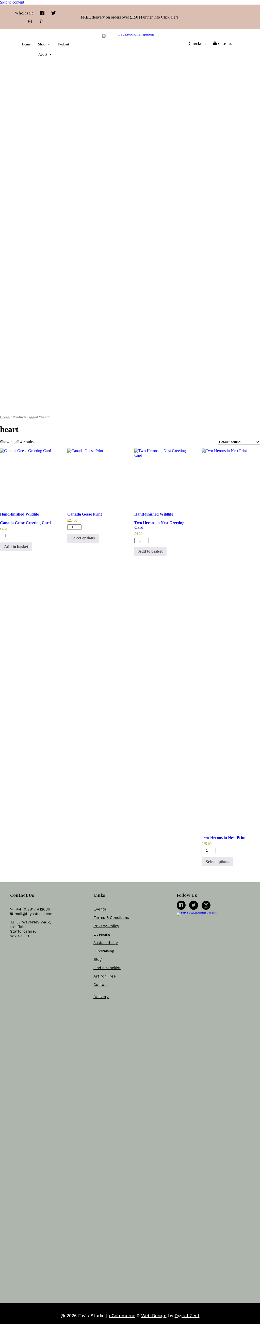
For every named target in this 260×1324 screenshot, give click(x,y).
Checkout (197, 43)
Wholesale (24, 13)
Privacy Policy (106, 926)
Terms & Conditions (111, 917)
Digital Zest (187, 1315)
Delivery (101, 997)
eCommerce (122, 1315)
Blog (97, 959)
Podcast (63, 44)
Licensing (101, 934)
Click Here (169, 17)
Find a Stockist (107, 968)
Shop (41, 44)
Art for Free (104, 976)
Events (99, 909)
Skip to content (12, 2)
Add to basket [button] (16, 546)
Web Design (154, 1315)
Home (26, 44)
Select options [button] (83, 538)
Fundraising (103, 951)
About (42, 54)
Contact (100, 984)
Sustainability (105, 942)
